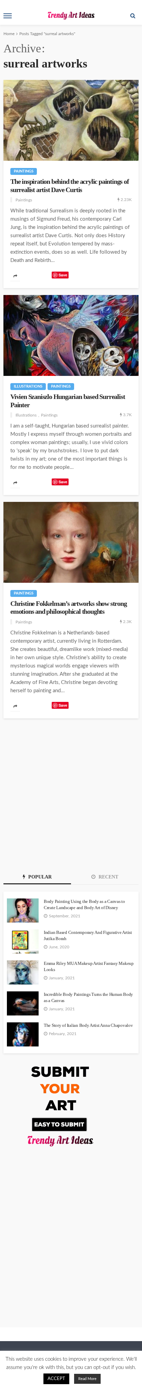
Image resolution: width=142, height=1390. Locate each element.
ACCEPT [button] (56, 1379)
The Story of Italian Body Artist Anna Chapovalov (88, 1025)
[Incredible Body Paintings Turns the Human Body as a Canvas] (23, 1003)
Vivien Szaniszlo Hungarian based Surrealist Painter (67, 400)
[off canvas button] (7, 16)
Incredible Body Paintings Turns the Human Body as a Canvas (88, 997)
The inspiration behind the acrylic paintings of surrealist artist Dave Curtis (69, 185)
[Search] (133, 16)
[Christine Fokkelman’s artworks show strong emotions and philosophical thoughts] (71, 542)
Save (63, 274)
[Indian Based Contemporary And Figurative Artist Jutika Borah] (23, 941)
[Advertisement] (71, 793)
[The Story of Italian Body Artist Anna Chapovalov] (23, 1034)
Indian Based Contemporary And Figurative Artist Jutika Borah (88, 935)
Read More (87, 1379)
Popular (39, 877)
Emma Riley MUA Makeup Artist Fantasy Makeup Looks (89, 966)
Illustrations (28, 386)
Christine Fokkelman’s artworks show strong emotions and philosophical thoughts (68, 607)
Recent (107, 877)
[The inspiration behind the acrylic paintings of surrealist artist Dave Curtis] (71, 120)
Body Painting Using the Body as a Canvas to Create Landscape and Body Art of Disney (84, 904)
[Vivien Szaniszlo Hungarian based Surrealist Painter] (71, 335)
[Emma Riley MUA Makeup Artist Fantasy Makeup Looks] (23, 972)
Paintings (23, 171)
